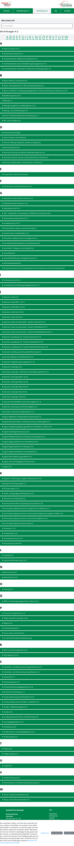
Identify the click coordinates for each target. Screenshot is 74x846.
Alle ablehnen (69, 833)
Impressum (53, 814)
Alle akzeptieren (57, 833)
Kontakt (52, 818)
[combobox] (37, 26)
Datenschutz (53, 816)
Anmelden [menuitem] (67, 11)
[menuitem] (6, 11)
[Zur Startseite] (6, 4)
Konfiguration (45, 833)
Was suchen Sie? (8, 20)
